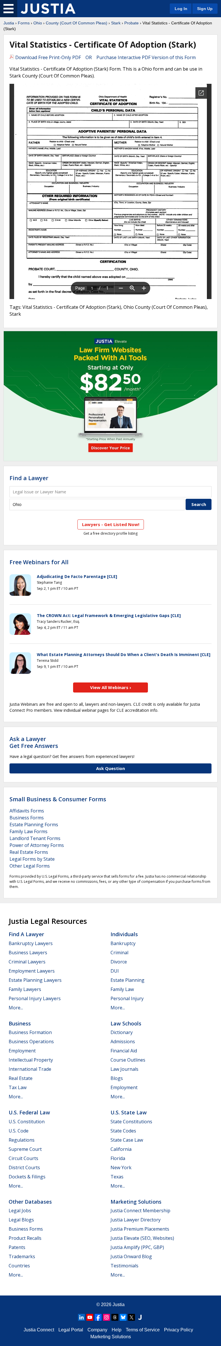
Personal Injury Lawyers (35, 998)
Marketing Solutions (135, 1201)
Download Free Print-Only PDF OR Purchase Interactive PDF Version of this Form (105, 57)
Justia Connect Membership (140, 1210)
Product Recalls (25, 1238)
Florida (117, 1158)
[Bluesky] (123, 1317)
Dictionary (121, 1032)
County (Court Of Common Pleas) (76, 23)
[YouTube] (89, 1317)
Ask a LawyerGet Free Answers (33, 742)
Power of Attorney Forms (36, 845)
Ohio (37, 23)
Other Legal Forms (29, 866)
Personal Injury (127, 998)
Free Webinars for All (38, 562)
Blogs (116, 1078)
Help (116, 1329)
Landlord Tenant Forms (34, 838)
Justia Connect (39, 1329)
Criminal (119, 952)
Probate (131, 23)
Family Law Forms (28, 831)
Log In (181, 8)
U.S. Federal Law (29, 1112)
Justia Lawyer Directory (135, 1220)
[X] (131, 1317)
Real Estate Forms (28, 852)
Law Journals (124, 1069)
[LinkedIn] (81, 1317)
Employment (22, 1051)
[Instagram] (106, 1317)
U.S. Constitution (27, 1121)
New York (121, 1167)
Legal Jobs (20, 1210)
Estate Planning (127, 980)
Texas (116, 1177)
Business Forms (26, 817)
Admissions (122, 1041)
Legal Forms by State (32, 859)
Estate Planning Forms (33, 824)
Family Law (122, 989)
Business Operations (31, 1041)
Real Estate (21, 1078)
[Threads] (114, 1317)
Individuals (124, 934)
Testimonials (124, 1265)
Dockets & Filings (27, 1177)
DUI (114, 971)
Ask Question (110, 768)
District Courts (24, 1167)
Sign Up (205, 8)
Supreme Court (25, 1149)
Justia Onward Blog (131, 1256)
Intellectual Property (31, 1060)
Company (97, 1329)
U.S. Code (18, 1131)
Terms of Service (143, 1329)
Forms (24, 23)
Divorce (118, 962)
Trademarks (22, 1256)
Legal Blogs (21, 1220)
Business (20, 1023)
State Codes (123, 1131)
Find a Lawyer (28, 478)
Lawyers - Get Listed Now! (110, 524)
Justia (8, 23)
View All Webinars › (110, 687)
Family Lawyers (25, 989)
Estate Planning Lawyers (35, 980)
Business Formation (30, 1032)
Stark (116, 23)
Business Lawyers (28, 952)
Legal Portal (70, 1329)
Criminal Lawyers (27, 962)
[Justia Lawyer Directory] (139, 1317)
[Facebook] (98, 1317)
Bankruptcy (123, 943)
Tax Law (17, 1087)
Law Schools (125, 1023)
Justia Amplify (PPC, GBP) (137, 1247)
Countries (19, 1265)
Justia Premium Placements (139, 1229)
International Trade (30, 1069)
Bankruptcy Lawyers (31, 943)
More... (16, 1007)
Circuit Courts (23, 1158)
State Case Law (126, 1140)
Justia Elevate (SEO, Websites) (142, 1238)
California (121, 1149)
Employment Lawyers (32, 971)
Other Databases (30, 1201)
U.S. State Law (128, 1112)
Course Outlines (127, 1060)
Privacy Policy (178, 1329)
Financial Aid (123, 1051)
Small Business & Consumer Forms (57, 799)
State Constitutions (131, 1121)
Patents (17, 1247)
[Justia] (48, 8)
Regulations (22, 1140)
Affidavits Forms (26, 811)
